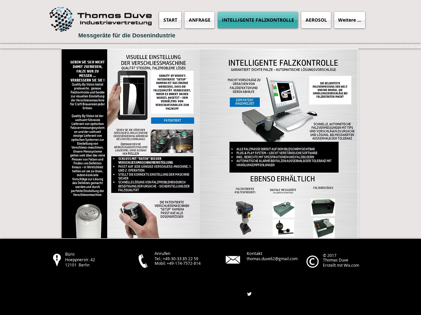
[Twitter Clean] (249, 294)
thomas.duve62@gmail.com (272, 258)
